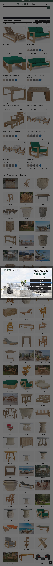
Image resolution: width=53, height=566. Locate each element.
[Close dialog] (50, 269)
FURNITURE (40, 281)
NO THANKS (40, 294)
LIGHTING (40, 288)
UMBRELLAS (40, 284)
